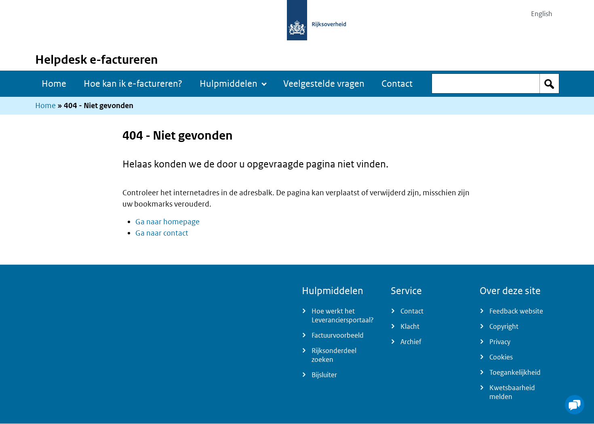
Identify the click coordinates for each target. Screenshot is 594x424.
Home (54, 83)
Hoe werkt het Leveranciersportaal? (343, 315)
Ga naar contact (161, 233)
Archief (410, 341)
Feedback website (516, 311)
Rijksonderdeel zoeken (334, 355)
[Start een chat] (574, 404)
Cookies (501, 357)
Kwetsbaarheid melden (512, 392)
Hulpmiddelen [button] (228, 83)
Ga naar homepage (167, 221)
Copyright (503, 326)
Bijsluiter (324, 374)
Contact (397, 83)
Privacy (499, 341)
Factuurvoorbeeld (338, 335)
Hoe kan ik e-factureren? (133, 83)
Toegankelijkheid (515, 372)
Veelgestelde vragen (323, 83)
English (541, 13)
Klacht (409, 326)
